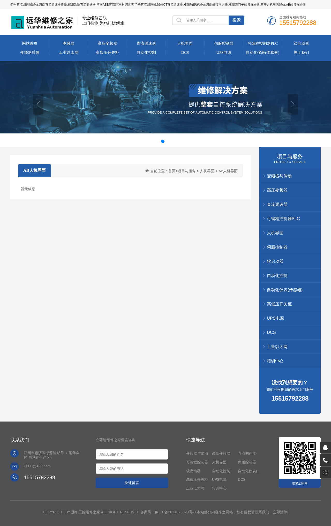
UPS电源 (223, 52)
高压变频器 (107, 43)
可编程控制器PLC (262, 43)
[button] (38, 104)
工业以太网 (68, 52)
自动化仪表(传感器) (262, 52)
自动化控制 (146, 52)
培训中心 (275, 361)
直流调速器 (146, 43)
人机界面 (185, 43)
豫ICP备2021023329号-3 (175, 512)
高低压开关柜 (107, 52)
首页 (172, 171)
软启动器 (301, 43)
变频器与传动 (197, 453)
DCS (185, 52)
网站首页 (29, 43)
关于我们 (301, 52)
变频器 (68, 43)
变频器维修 (30, 52)
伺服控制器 (224, 43)
